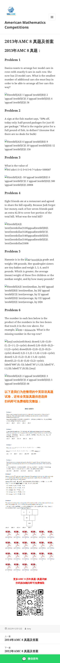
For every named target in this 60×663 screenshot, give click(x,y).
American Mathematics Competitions (25, 25)
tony (29, 628)
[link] (30, 658)
